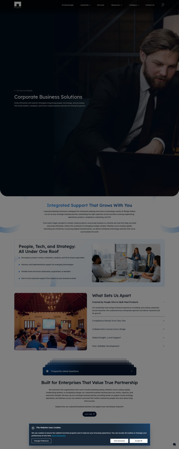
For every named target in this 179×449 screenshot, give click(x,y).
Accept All (138, 441)
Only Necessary (119, 441)
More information (59, 436)
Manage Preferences (41, 441)
